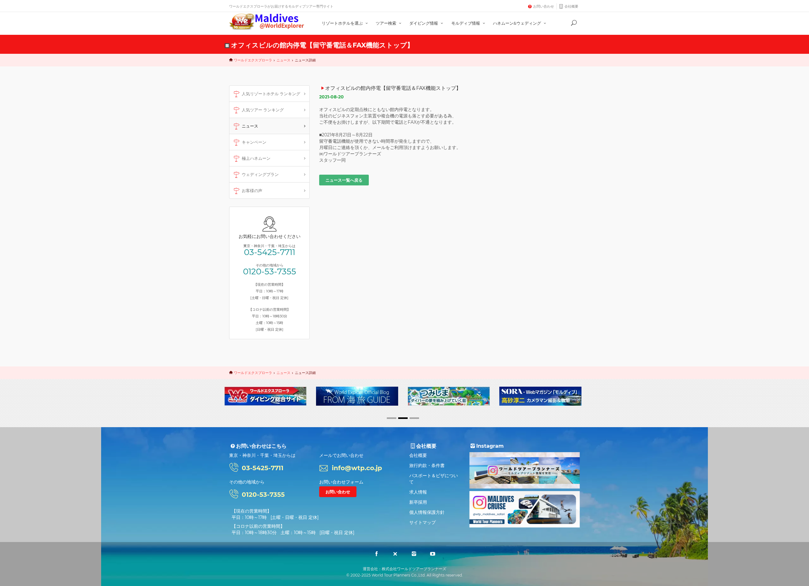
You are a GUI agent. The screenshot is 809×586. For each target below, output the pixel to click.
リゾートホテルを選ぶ (343, 23)
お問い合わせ (543, 6)
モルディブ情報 (466, 23)
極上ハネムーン (256, 158)
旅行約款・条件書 (427, 465)
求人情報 (418, 492)
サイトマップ (422, 522)
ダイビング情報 (424, 23)
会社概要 (571, 6)
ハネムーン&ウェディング (517, 23)
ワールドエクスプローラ (253, 60)
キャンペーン (254, 142)
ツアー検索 (386, 23)
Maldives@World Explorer (266, 21)
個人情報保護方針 (427, 512)
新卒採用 (418, 502)
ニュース (283, 60)
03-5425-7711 (269, 252)
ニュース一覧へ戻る (343, 180)
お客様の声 (252, 190)
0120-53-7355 (269, 271)
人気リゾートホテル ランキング (271, 93)
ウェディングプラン (260, 174)
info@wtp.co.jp (357, 468)
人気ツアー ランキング (263, 109)
